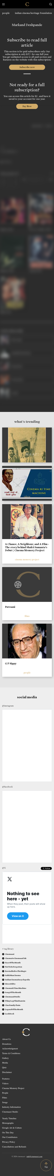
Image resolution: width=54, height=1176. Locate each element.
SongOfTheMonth (13, 992)
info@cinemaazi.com (34, 1156)
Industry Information (11, 1106)
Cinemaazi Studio (10, 1111)
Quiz (4, 1067)
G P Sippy (10, 663)
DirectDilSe (10, 984)
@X (4, 868)
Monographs (8, 1122)
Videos (5, 1083)
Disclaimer (7, 1072)
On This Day (8, 1132)
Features (6, 1078)
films (27, 616)
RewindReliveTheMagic (15, 971)
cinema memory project (27, 559)
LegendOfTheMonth (14, 1009)
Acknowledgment (10, 1048)
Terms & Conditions (11, 1053)
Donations (6, 1043)
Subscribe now (27, 67)
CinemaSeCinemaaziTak (15, 958)
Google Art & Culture (12, 1127)
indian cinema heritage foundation (33, 13)
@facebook (7, 786)
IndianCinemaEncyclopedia (17, 980)
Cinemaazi (9, 954)
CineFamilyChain (12, 1005)
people (6, 13)
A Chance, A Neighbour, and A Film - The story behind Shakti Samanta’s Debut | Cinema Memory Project (27, 547)
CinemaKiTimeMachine (15, 988)
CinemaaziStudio (12, 997)
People (5, 1092)
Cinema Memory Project (13, 1088)
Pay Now (27, 106)
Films (4, 1097)
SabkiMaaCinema (13, 975)
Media (5, 1062)
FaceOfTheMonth (13, 963)
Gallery (5, 1057)
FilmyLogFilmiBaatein (15, 1001)
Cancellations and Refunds (14, 1146)
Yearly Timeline (9, 1118)
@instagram (8, 705)
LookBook (9, 1014)
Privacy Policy (8, 1141)
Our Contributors (9, 1137)
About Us (6, 1039)
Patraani (10, 606)
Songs (5, 1102)
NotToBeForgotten (13, 967)
